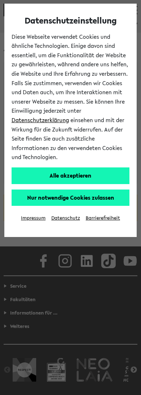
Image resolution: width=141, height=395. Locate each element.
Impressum (33, 218)
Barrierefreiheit (103, 218)
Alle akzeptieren (70, 175)
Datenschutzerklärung (40, 120)
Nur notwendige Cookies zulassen (70, 197)
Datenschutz (65, 218)
